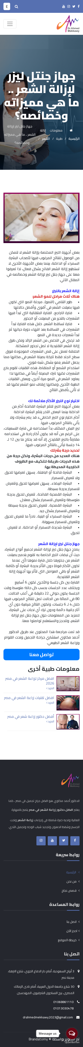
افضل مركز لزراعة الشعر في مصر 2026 (29, 681)
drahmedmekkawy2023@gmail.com (48, 1017)
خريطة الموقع (67, 940)
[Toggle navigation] (9, 23)
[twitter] (73, 6)
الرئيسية (71, 872)
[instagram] (68, 6)
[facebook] (79, 6)
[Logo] (68, 23)
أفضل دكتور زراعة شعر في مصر (30, 716)
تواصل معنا (41, 654)
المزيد (50, 688)
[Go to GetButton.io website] (72, 1042)
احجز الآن (71, 931)
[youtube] (63, 6)
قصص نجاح (69, 891)
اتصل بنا (72, 922)
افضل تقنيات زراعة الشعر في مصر (29, 697)
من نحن (71, 881)
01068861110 (63, 1002)
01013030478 (63, 1008)
